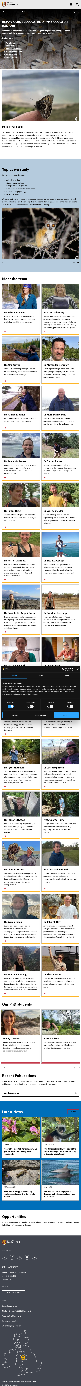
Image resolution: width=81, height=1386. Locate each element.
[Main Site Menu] (71, 4)
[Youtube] (27, 1257)
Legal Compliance (9, 1306)
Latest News (11, 54)
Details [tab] (40, 675)
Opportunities (12, 57)
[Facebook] (12, 1257)
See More (73, 1112)
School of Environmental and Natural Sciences (18, 12)
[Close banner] (78, 669)
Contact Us (6, 1280)
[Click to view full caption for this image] (76, 119)
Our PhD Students (14, 49)
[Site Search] (76, 4)
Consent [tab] (14, 675)
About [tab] (67, 675)
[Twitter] (4, 1257)
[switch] (31, 706)
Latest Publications (14, 51)
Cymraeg (76, 12)
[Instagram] (19, 1257)
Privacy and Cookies (10, 1321)
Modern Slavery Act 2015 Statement (16, 1311)
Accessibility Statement (11, 1316)
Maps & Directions (14, 1293)
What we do (11, 43)
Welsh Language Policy (11, 1326)
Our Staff (10, 46)
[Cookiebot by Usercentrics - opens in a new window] (64, 669)
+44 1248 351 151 (9, 1276)
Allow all (66, 715)
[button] (74, 263)
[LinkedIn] (34, 1257)
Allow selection (40, 715)
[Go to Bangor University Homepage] (10, 4)
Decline (15, 715)
